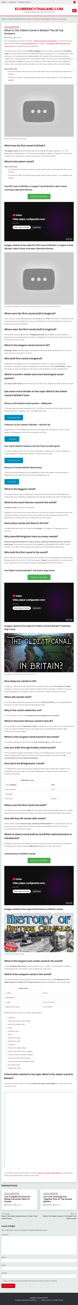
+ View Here (12, 482)
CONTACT (12, 2)
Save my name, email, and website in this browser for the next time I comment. (30, 1281)
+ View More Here (14, 418)
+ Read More (12, 439)
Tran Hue (18, 37)
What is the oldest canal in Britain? (45, 41)
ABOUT (4, 2)
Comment (5, 1235)
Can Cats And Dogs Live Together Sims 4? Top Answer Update (57, 1199)
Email (3, 1265)
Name (4, 1257)
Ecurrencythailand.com (39, 8)
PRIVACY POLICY (24, 2)
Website (4, 1273)
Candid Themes (58, 1300)
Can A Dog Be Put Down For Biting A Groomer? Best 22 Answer (17, 1199)
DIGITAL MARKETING (11, 27)
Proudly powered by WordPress (26, 1300)
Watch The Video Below (39, 196)
